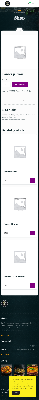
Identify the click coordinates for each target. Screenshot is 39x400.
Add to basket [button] (32, 180)
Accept (16, 392)
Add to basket (20, 84)
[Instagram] (37, 308)
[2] (19, 370)
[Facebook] (35, 308)
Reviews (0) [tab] (19, 100)
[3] (32, 370)
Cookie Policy (28, 388)
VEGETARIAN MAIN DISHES (20, 91)
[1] (6, 370)
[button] (4, 380)
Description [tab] (7, 100)
